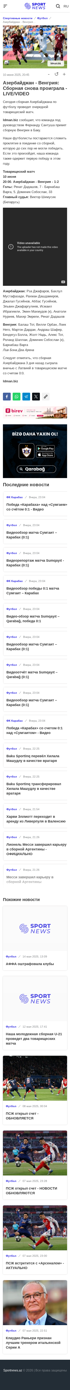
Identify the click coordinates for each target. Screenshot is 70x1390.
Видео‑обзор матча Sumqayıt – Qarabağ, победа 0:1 (33, 618)
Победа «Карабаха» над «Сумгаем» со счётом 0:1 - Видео (36, 507)
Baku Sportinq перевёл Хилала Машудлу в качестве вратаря (32, 758)
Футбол (42, 18)
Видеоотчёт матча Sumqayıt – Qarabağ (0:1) (32, 674)
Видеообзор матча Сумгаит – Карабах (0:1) (31, 535)
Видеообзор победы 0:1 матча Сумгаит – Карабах (32, 590)
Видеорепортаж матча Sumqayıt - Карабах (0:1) (35, 563)
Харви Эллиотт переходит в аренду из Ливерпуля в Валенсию (36, 819)
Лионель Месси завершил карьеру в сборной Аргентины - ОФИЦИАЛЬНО (36, 849)
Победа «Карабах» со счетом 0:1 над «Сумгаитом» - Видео (34, 730)
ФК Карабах (14, 497)
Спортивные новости (17, 18)
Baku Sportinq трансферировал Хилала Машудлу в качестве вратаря (33, 788)
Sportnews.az (12, 1370)
